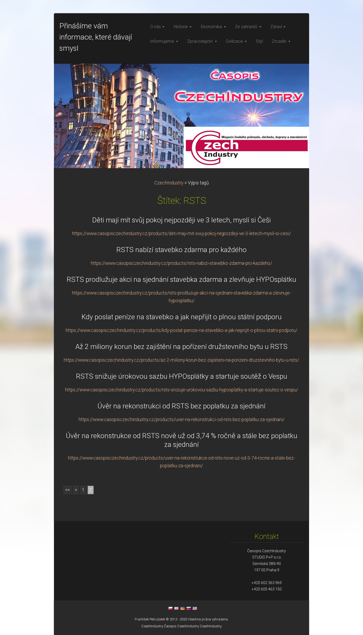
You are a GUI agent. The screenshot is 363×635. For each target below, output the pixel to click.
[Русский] (189, 608)
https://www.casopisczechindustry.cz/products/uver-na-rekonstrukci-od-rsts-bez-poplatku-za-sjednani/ (182, 419)
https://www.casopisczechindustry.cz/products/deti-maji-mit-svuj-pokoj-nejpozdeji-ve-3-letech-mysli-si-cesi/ (181, 233)
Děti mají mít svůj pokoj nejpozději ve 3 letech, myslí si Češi (181, 220)
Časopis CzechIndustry (181, 626)
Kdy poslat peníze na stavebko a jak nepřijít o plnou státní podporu (182, 317)
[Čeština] (170, 608)
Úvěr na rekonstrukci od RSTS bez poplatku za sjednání (181, 406)
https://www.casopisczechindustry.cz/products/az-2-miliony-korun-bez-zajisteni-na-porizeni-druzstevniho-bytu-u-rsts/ (181, 360)
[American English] (195, 608)
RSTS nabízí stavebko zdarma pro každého (181, 250)
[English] (176, 608)
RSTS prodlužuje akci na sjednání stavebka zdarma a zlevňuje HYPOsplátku (181, 279)
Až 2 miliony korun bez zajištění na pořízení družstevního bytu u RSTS (181, 347)
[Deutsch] (182, 608)
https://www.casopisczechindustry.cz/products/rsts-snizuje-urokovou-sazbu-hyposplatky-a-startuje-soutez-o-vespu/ (181, 389)
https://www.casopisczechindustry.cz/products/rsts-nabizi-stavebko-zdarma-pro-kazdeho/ (181, 263)
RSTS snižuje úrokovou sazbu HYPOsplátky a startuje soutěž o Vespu (181, 376)
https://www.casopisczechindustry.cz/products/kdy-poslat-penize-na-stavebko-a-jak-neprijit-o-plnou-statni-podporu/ (181, 330)
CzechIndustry (168, 182)
